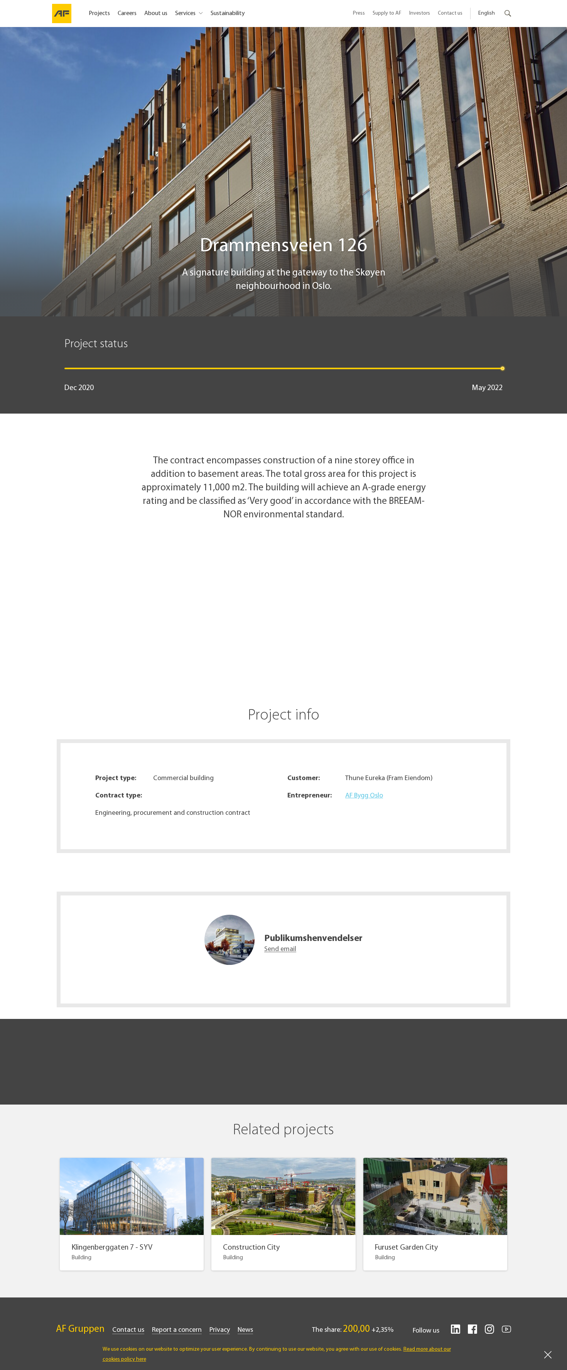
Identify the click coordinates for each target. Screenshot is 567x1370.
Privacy (219, 1330)
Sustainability (228, 13)
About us (155, 13)
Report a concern (177, 1330)
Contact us (450, 13)
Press (359, 13)
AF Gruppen (80, 1329)
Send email (280, 949)
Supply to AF (387, 13)
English (486, 13)
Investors (419, 13)
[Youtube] (506, 1332)
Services (186, 13)
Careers (127, 13)
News (245, 1330)
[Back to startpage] (61, 13)
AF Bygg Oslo (364, 795)
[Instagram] (489, 1332)
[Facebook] (472, 1332)
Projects (99, 13)
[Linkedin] (455, 1332)
